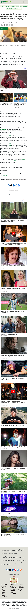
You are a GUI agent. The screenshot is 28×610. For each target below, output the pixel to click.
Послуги (12, 584)
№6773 (9, 135)
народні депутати (22, 179)
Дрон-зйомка (13, 586)
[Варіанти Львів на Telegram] (18, 570)
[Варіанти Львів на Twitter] (10, 570)
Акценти (3, 586)
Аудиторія (4, 596)
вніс (10, 145)
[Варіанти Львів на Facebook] (7, 570)
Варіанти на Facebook (13, 190)
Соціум (20, 589)
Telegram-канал (4, 175)
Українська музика (15, 6)
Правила (12, 592)
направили (20, 165)
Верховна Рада (15, 179)
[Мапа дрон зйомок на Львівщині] (14, 580)
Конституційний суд (8, 179)
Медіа (3, 590)
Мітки (3, 592)
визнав (23, 159)
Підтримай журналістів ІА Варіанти (14, 195)
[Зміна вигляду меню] (25, 2)
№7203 (9, 143)
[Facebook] (2, 25)
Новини (19, 8)
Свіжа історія (9, 8)
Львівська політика (5, 6)
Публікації (4, 584)
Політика (4, 28)
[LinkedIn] (7, 25)
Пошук (3, 595)
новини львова (7, 180)
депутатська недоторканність (17, 180)
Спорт (19, 590)
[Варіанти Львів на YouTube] (15, 570)
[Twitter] (5, 25)
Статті (15, 8)
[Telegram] (10, 25)
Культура (20, 586)
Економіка (21, 587)
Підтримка (13, 587)
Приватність (13, 593)
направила (3, 129)
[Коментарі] (12, 25)
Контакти (12, 589)
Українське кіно (23, 6)
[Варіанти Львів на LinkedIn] (13, 570)
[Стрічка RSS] (20, 570)
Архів (2, 593)
